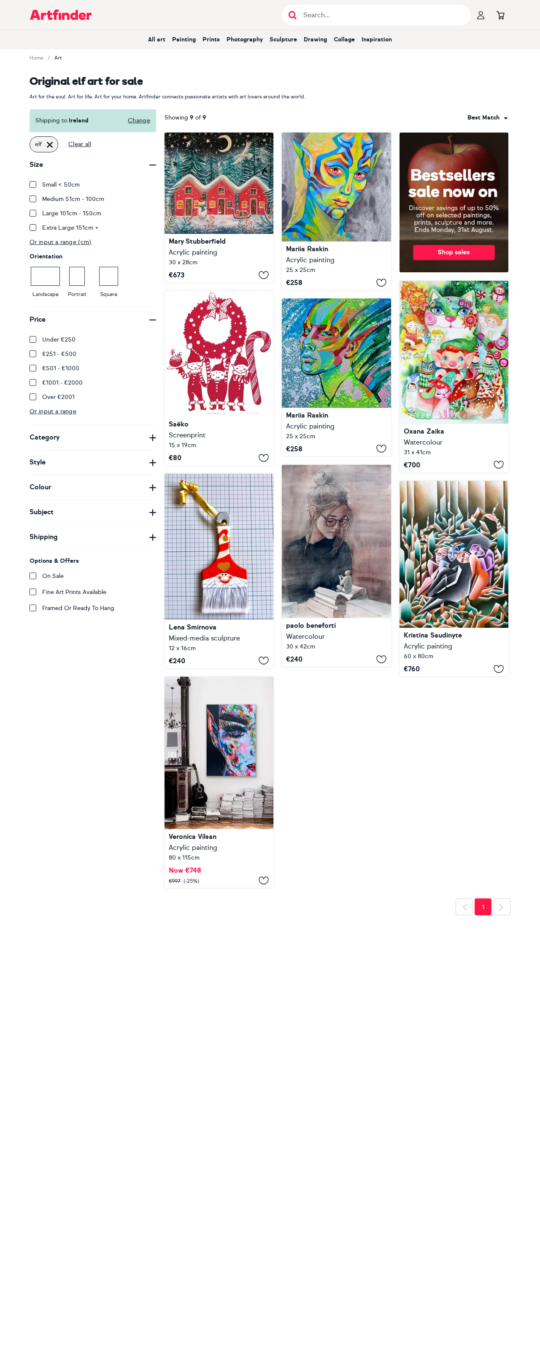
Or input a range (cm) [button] (61, 242)
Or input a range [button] (53, 411)
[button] (487, 117)
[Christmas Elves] (219, 378)
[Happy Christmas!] (219, 571)
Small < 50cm (61, 184)
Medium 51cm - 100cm (73, 199)
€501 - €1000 (60, 368)
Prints (211, 39)
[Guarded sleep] (454, 578)
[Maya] (219, 782)
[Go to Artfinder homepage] (61, 14)
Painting (184, 39)
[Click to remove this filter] (50, 144)
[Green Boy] (336, 377)
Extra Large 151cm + (70, 227)
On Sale (53, 576)
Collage (344, 39)
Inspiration (377, 39)
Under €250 (59, 339)
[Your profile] (481, 15)
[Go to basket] (500, 15)
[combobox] (487, 117)
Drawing (315, 39)
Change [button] (139, 120)
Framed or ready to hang (78, 608)
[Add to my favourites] (263, 274)
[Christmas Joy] (454, 376)
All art (156, 39)
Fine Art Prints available (74, 592)
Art (58, 58)
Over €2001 (58, 397)
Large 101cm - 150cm (71, 213)
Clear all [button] (79, 144)
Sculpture (283, 39)
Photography (245, 39)
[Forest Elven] (336, 211)
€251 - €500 (59, 354)
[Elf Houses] (219, 207)
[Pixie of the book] (336, 566)
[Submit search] (292, 15)
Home (36, 58)
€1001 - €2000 (62, 382)
